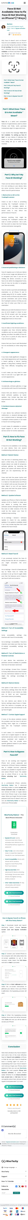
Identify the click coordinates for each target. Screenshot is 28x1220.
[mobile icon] (25, 3)
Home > (4, 1142)
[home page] (4, 3)
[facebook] (16, 1186)
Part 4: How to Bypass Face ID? (13, 96)
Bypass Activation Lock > (13, 1142)
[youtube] (22, 1186)
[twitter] (19, 1186)
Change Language (9, 1167)
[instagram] (25, 1186)
